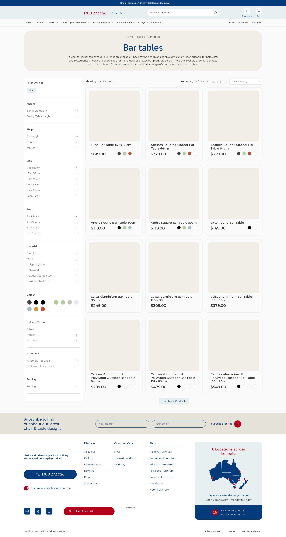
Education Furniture (162, 464)
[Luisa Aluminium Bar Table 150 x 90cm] (233, 268)
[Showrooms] (247, 11)
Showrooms (247, 16)
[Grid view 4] (224, 81)
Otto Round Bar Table (227, 222)
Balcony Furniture (161, 451)
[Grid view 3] (219, 81)
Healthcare (156, 483)
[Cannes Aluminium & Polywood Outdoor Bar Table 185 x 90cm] (233, 345)
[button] (110, 311)
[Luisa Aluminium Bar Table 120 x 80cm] (174, 268)
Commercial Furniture (163, 458)
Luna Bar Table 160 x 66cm (111, 145)
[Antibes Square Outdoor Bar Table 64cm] (174, 116)
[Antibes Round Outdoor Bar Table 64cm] (233, 116)
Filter (31, 90)
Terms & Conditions (125, 458)
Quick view (134, 160)
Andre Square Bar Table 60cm (174, 222)
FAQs (117, 451)
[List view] (213, 81)
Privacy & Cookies (213, 531)
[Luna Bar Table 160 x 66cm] (114, 116)
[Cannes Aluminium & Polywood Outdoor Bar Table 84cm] (114, 345)
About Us (89, 451)
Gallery (88, 458)
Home (130, 36)
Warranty (119, 464)
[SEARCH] (215, 12)
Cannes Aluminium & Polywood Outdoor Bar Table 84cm (113, 377)
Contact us (90, 483)
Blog (87, 477)
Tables (141, 36)
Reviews (89, 470)
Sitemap (231, 531)
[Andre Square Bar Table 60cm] (174, 193)
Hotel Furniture (159, 489)
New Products (92, 464)
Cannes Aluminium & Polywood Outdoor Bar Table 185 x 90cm (232, 377)
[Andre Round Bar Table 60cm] (114, 193)
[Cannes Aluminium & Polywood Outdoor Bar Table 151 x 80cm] (174, 345)
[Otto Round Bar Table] (233, 193)
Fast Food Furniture (162, 470)
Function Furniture (161, 477)
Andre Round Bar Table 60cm (113, 222)
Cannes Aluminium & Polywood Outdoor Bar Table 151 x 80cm (173, 377)
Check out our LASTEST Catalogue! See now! (145, 3)
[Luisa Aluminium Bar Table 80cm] (114, 268)
